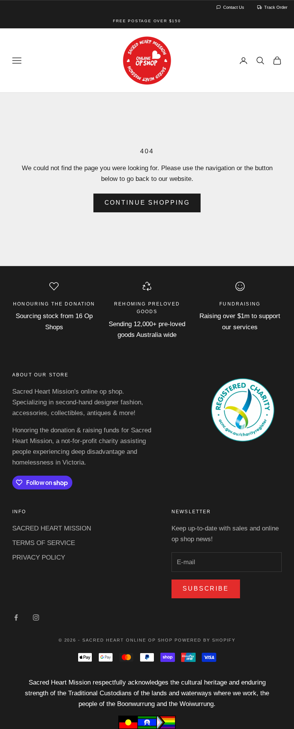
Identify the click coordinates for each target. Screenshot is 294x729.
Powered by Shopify (205, 640)
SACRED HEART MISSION (51, 528)
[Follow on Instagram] (36, 617)
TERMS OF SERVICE (43, 543)
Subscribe (206, 588)
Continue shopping (147, 202)
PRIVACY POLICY (38, 557)
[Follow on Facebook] (16, 617)
